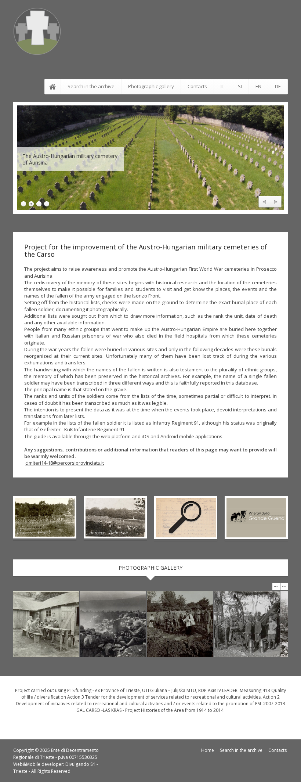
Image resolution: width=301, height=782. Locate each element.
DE (278, 86)
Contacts (197, 86)
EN (258, 86)
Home (207, 750)
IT (222, 86)
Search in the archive (91, 86)
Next (276, 202)
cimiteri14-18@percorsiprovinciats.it (64, 463)
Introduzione (54, 86)
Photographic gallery (151, 86)
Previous (264, 202)
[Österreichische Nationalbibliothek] (46, 624)
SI (240, 86)
